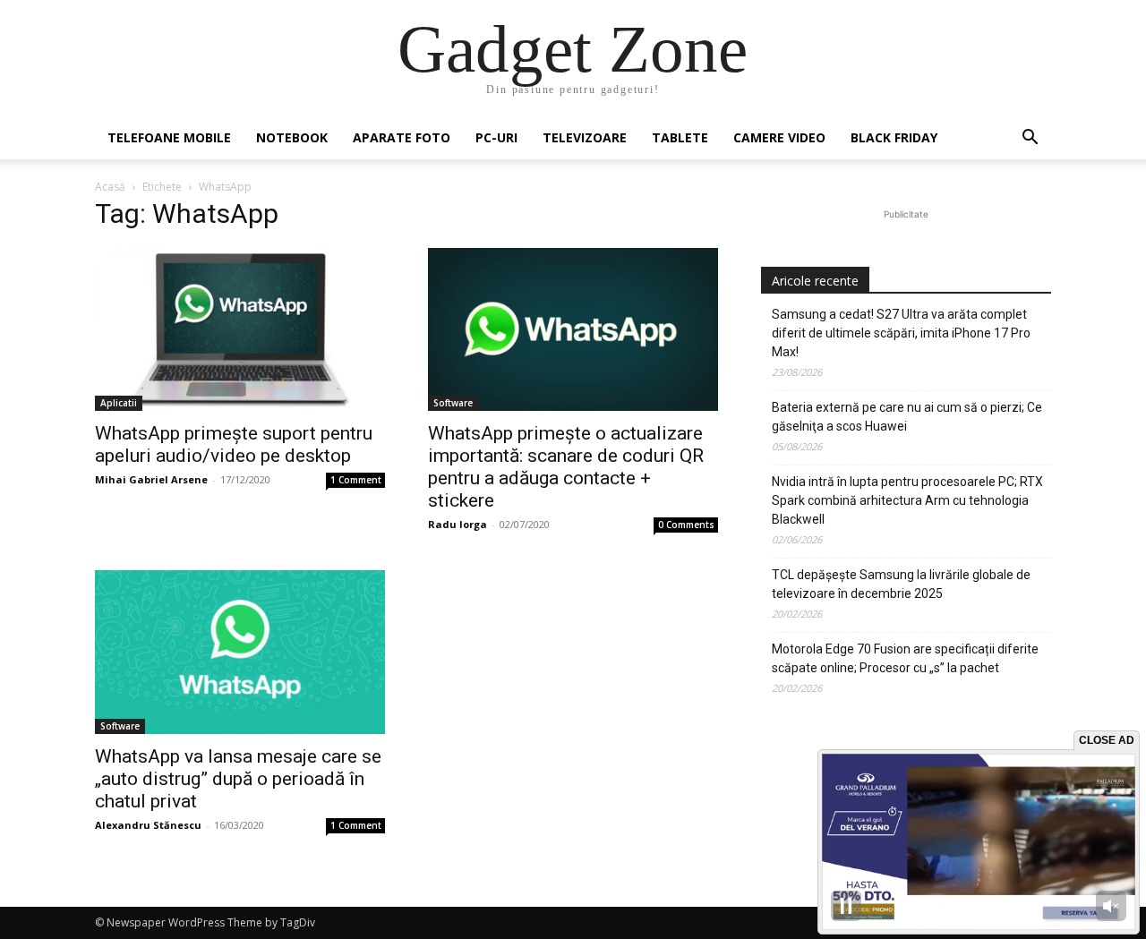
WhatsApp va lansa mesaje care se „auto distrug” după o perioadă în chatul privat (238, 779)
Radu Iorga (457, 524)
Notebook (292, 137)
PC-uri (496, 137)
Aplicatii (118, 403)
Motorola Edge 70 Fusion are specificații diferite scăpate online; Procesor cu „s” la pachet (905, 658)
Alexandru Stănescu (148, 825)
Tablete (680, 137)
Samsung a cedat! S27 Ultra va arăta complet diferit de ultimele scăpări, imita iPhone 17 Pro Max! (901, 333)
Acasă (110, 186)
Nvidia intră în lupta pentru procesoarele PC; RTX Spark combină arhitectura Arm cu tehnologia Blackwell (907, 500)
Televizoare (585, 137)
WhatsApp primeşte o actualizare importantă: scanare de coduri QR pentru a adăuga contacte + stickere (566, 467)
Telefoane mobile (169, 137)
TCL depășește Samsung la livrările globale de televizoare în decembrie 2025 (901, 584)
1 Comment (355, 480)
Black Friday (894, 137)
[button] (1029, 139)
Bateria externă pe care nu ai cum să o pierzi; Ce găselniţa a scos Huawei (907, 416)
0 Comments (686, 524)
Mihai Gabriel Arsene (151, 479)
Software (453, 403)
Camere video (779, 137)
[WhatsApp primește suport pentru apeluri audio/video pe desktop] (240, 329)
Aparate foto (401, 137)
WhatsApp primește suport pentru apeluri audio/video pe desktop (233, 444)
